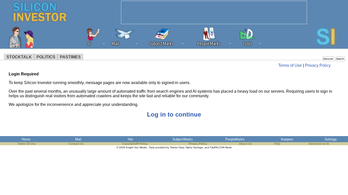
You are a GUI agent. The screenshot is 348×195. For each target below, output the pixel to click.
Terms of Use (290, 65)
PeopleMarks (235, 139)
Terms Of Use (27, 143)
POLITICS (45, 57)
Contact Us (76, 143)
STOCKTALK (19, 57)
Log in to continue (174, 114)
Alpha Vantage (194, 147)
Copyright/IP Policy (135, 143)
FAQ (277, 143)
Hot (130, 139)
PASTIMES (70, 57)
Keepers (287, 139)
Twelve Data (177, 147)
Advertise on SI (319, 143)
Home (26, 139)
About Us (245, 143)
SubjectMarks (182, 139)
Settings (331, 139)
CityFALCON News (221, 147)
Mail (78, 139)
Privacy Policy (318, 65)
